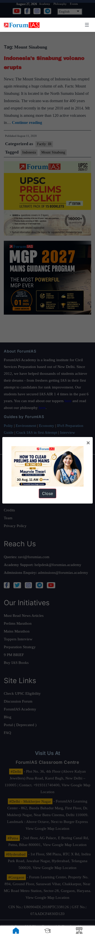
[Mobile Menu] (86, 25)
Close (47, 493)
